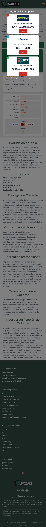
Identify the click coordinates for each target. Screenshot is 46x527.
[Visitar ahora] (23, 18)
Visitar (23, 31)
